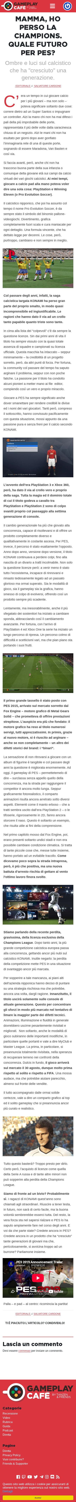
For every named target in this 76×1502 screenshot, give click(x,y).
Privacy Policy (12, 1455)
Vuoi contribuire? (13, 1459)
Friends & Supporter (15, 1463)
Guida (6, 1426)
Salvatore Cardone (47, 85)
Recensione (10, 1413)
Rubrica (8, 1422)
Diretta (7, 1434)
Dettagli (8, 1491)
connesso (24, 1350)
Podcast (8, 1430)
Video (6, 1417)
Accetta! (38, 1497)
